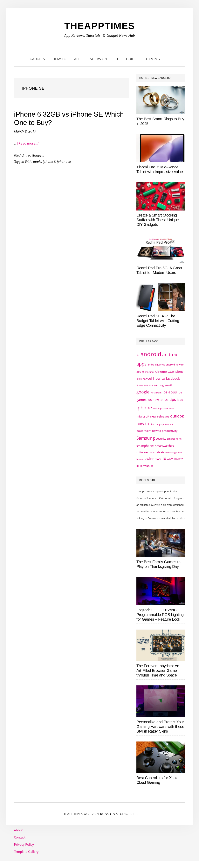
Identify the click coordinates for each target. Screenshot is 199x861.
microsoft (142, 416)
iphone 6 (49, 161)
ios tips (170, 399)
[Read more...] (28, 143)
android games (156, 364)
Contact (19, 837)
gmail (168, 385)
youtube (148, 466)
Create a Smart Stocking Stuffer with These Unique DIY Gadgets (157, 220)
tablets (159, 452)
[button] (168, 59)
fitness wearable (144, 385)
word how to (175, 459)
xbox (139, 466)
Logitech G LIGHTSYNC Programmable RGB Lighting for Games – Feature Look (160, 614)
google (142, 392)
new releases (159, 416)
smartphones (145, 446)
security (161, 438)
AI (138, 355)
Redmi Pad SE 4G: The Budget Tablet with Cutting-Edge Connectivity (158, 320)
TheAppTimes (99, 26)
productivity (169, 431)
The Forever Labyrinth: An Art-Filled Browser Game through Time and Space (157, 670)
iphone (144, 407)
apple (37, 161)
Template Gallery (26, 852)
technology (171, 452)
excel (139, 378)
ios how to (155, 400)
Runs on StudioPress (119, 814)
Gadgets (38, 155)
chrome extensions (169, 371)
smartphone (174, 438)
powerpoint (168, 424)
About (18, 830)
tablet (151, 452)
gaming (159, 385)
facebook (173, 378)
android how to (175, 364)
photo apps (155, 424)
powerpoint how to (148, 431)
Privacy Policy (24, 844)
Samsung (145, 438)
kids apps (157, 408)
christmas (149, 371)
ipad (180, 400)
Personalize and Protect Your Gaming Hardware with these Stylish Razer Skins (160, 726)
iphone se (64, 161)
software (142, 452)
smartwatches (164, 446)
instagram (155, 392)
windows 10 (156, 458)
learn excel (168, 408)
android (151, 354)
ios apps (169, 392)
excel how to (154, 378)
